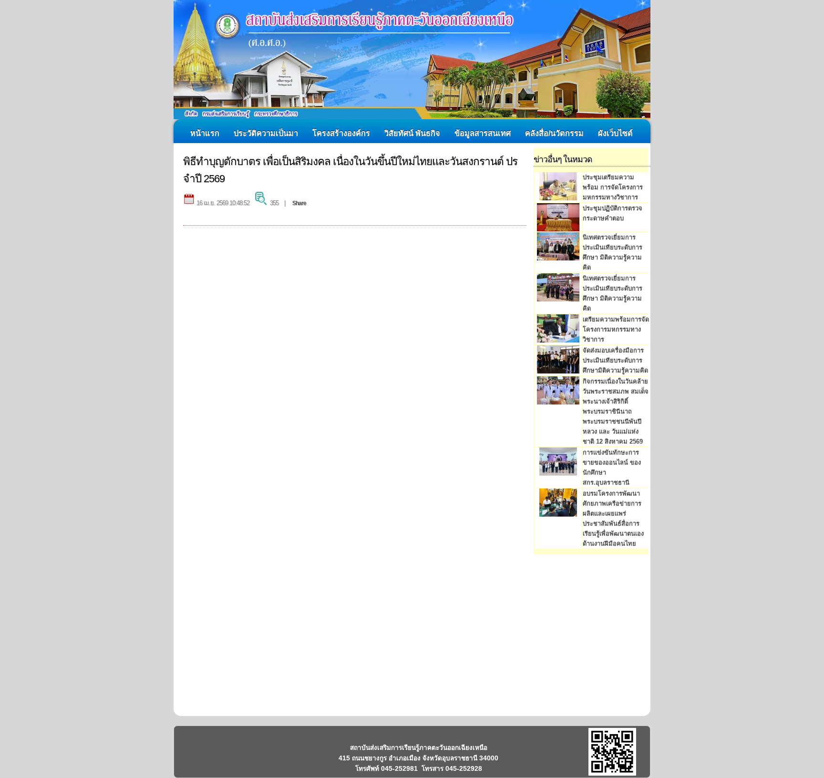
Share (299, 203)
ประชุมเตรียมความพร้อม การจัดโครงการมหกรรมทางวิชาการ (613, 187)
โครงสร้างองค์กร (341, 133)
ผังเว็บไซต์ (615, 133)
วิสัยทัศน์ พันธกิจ (412, 133)
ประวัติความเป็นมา (266, 133)
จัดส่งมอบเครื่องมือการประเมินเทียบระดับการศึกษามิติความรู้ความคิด (615, 360)
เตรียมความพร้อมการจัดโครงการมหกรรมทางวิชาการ (616, 329)
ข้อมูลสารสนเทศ (482, 133)
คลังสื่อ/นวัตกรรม (554, 133)
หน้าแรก (204, 133)
